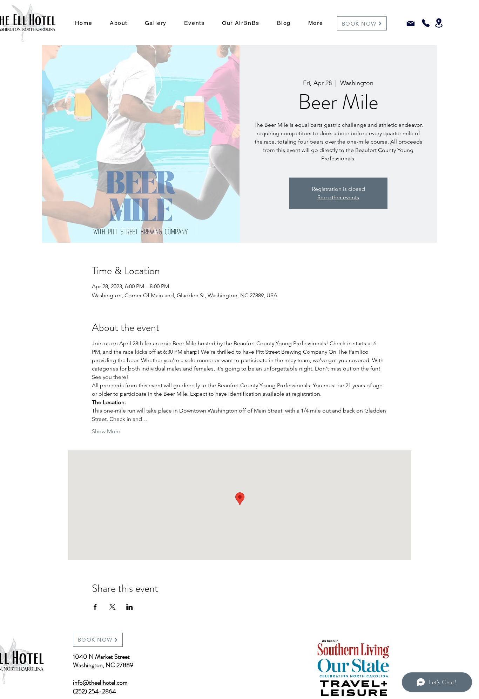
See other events (338, 197)
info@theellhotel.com (100, 682)
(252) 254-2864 (94, 691)
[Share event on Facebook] (95, 607)
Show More (106, 431)
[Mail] (410, 23)
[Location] (439, 23)
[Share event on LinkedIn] (129, 607)
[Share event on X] (112, 607)
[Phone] (425, 23)
